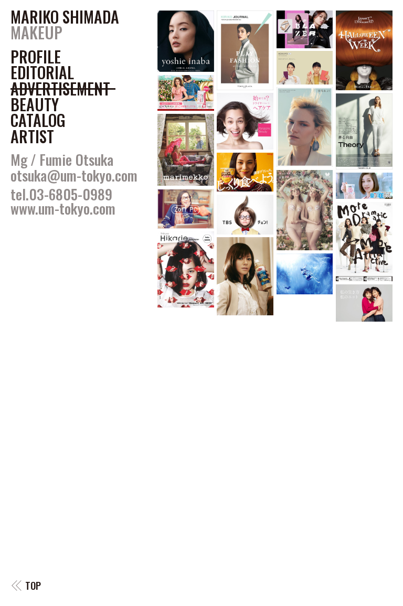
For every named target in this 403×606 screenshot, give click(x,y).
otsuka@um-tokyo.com (73, 175)
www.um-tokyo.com (62, 208)
